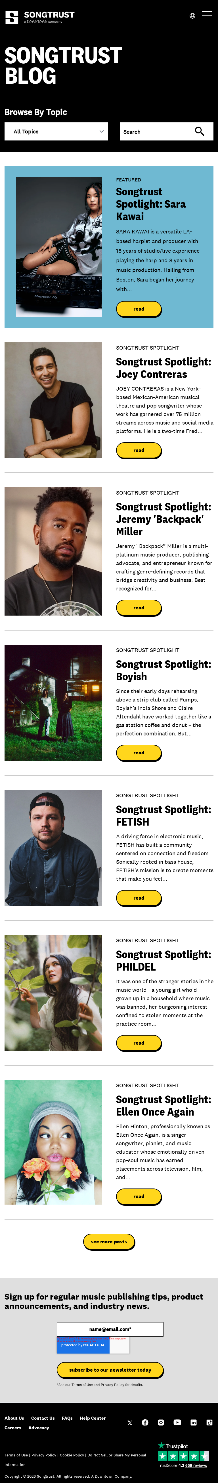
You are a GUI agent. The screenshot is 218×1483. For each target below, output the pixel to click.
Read (138, 309)
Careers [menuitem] (13, 1428)
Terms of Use (82, 1385)
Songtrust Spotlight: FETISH (163, 815)
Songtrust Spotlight (147, 347)
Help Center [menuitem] (93, 1418)
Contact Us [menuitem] (43, 1418)
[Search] (199, 131)
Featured (128, 180)
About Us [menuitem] (14, 1418)
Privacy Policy (112, 1385)
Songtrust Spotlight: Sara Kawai (151, 204)
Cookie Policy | (73, 1455)
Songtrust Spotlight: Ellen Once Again (163, 1105)
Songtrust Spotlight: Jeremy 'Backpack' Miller (163, 519)
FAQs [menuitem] (67, 1418)
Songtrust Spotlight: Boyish (163, 670)
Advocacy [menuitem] (38, 1428)
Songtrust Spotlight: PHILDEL (163, 960)
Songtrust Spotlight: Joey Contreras (163, 367)
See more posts (109, 1242)
